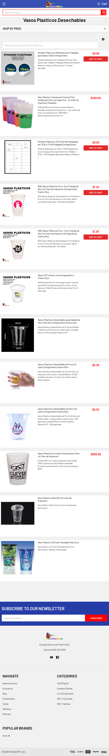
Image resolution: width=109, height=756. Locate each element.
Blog (5, 693)
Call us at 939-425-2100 (54, 649)
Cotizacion (8, 688)
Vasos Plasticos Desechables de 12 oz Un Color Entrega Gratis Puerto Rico (57, 365)
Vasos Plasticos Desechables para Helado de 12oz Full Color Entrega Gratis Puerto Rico (59, 321)
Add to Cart (95, 59)
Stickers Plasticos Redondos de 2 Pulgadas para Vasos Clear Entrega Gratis (58, 54)
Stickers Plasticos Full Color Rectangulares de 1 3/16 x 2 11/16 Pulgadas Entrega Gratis (58, 143)
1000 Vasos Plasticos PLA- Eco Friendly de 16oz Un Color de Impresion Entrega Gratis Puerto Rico (58, 189)
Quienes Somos (10, 683)
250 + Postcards (65, 698)
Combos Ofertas (64, 688)
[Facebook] (57, 657)
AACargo (7, 709)
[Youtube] (51, 657)
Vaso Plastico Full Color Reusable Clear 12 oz (58, 542)
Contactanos (9, 698)
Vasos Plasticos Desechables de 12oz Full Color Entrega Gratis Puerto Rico (57, 410)
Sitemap (7, 714)
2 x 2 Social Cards (65, 693)
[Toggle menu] (4, 4)
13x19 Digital (62, 683)
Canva (5, 703)
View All (6, 735)
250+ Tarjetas (63, 703)
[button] (103, 39)
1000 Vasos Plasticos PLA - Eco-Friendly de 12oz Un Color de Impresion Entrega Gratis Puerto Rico (58, 233)
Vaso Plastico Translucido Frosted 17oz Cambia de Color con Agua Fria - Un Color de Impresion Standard (58, 100)
